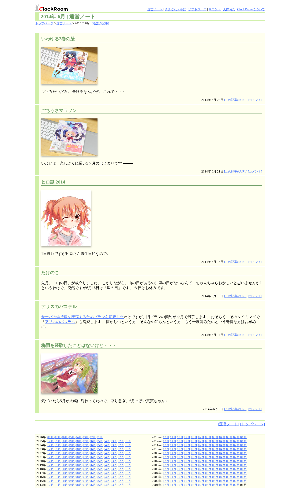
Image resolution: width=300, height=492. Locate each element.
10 (63, 441)
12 (49, 441)
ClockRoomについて (251, 9)
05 (70, 437)
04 (77, 437)
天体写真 (229, 9)
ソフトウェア (197, 9)
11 (56, 441)
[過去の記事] (100, 23)
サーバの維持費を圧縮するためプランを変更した (82, 317)
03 (84, 437)
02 (91, 437)
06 (63, 437)
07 (56, 437)
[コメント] (255, 100)
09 (70, 441)
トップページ (44, 23)
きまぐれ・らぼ (175, 9)
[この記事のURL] (235, 100)
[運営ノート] (228, 424)
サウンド (215, 9)
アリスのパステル (60, 322)
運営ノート (155, 9)
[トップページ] (252, 424)
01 (98, 437)
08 (49, 437)
